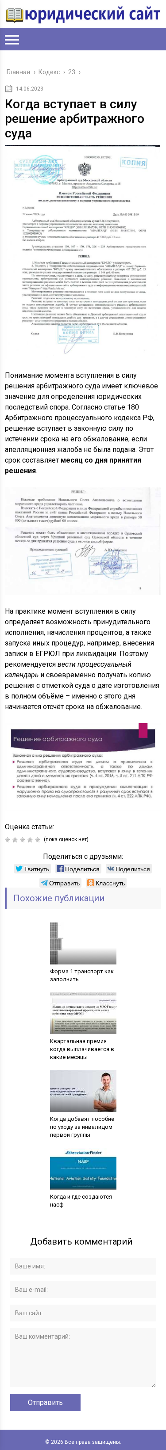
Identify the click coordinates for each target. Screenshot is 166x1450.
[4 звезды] (31, 840)
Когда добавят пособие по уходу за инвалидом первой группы (82, 1127)
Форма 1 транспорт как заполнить (82, 975)
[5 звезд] (38, 840)
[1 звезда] (8, 840)
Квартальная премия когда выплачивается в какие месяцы (82, 1049)
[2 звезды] (16, 840)
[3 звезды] (23, 840)
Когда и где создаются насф (81, 1200)
